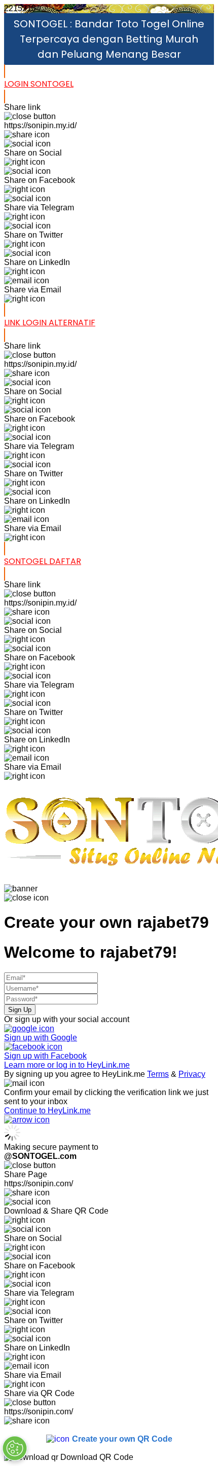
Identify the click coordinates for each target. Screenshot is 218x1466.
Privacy (191, 1074)
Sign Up (19, 1009)
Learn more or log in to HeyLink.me (67, 1065)
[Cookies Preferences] (14, 1448)
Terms (158, 1074)
